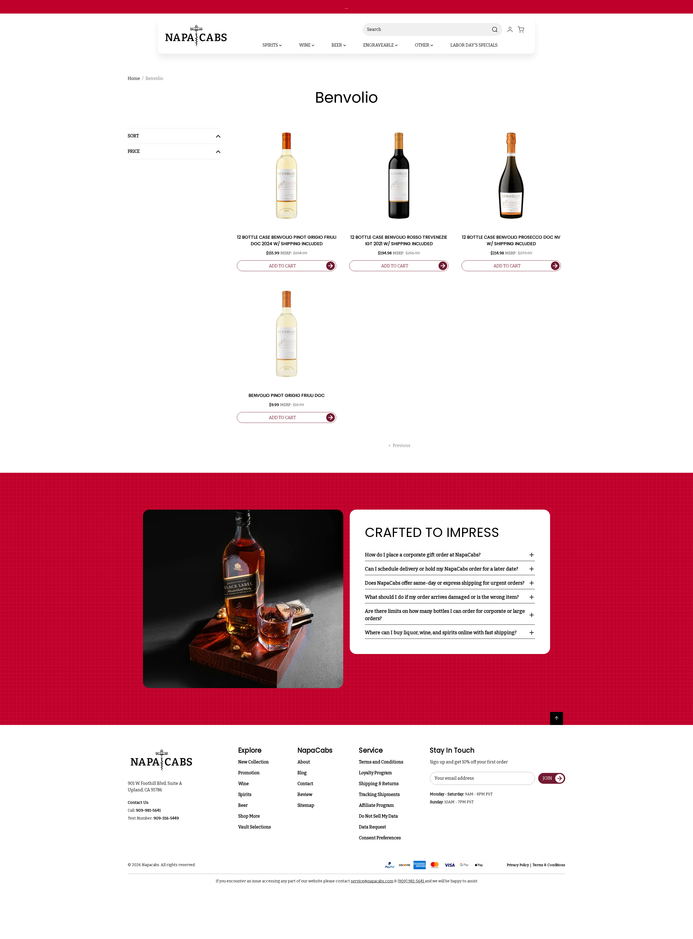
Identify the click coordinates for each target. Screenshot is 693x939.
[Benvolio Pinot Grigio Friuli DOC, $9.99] (287, 334)
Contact (305, 783)
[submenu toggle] (285, 45)
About (304, 762)
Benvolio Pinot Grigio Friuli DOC (287, 395)
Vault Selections (254, 827)
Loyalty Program (375, 772)
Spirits (244, 794)
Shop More (249, 816)
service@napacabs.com (372, 881)
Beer (243, 805)
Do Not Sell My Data (378, 816)
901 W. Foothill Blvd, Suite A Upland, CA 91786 (156, 786)
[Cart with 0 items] (524, 29)
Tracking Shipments (379, 794)
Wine (243, 783)
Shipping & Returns (379, 783)
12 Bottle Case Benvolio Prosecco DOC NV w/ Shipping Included (511, 240)
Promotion (249, 772)
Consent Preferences (380, 837)
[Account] (510, 29)
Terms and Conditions (381, 762)
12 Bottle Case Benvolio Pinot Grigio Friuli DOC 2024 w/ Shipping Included (286, 240)
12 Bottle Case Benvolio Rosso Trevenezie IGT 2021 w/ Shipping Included (399, 240)
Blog (302, 772)
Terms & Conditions (548, 865)
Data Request (372, 827)
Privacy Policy (518, 865)
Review (305, 794)
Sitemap (306, 805)
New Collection (253, 762)
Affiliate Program (376, 805)
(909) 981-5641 (411, 881)
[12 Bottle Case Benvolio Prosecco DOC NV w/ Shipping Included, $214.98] (511, 176)
